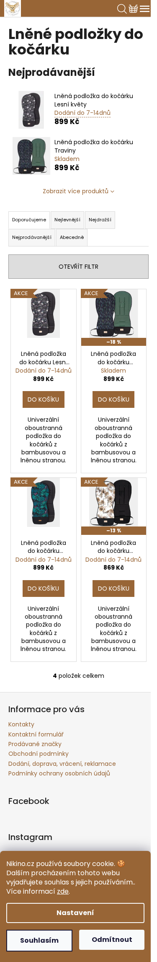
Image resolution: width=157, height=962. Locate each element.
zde (63, 891)
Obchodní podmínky (38, 753)
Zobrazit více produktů (75, 191)
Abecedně (72, 237)
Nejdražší (100, 219)
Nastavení (75, 913)
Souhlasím (39, 940)
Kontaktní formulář (36, 734)
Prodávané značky (35, 744)
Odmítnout (112, 939)
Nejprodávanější (31, 237)
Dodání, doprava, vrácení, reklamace (62, 764)
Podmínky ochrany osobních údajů (59, 773)
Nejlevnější (67, 219)
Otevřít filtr (78, 266)
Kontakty (21, 724)
